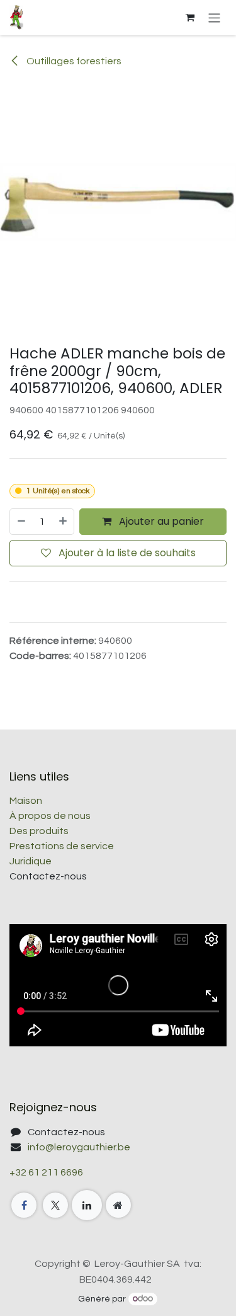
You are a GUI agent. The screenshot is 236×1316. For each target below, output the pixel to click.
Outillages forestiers (73, 61)
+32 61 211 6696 (46, 1172)
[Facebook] (24, 1205)
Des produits (39, 831)
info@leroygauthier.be (79, 1147)
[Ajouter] (63, 521)
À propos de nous (50, 816)
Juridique (30, 861)
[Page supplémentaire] (118, 1205)
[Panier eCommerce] (190, 18)
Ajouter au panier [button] (160, 521)
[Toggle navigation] (214, 17)
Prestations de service (61, 846)
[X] (55, 1205)
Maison (25, 801)
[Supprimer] (20, 521)
